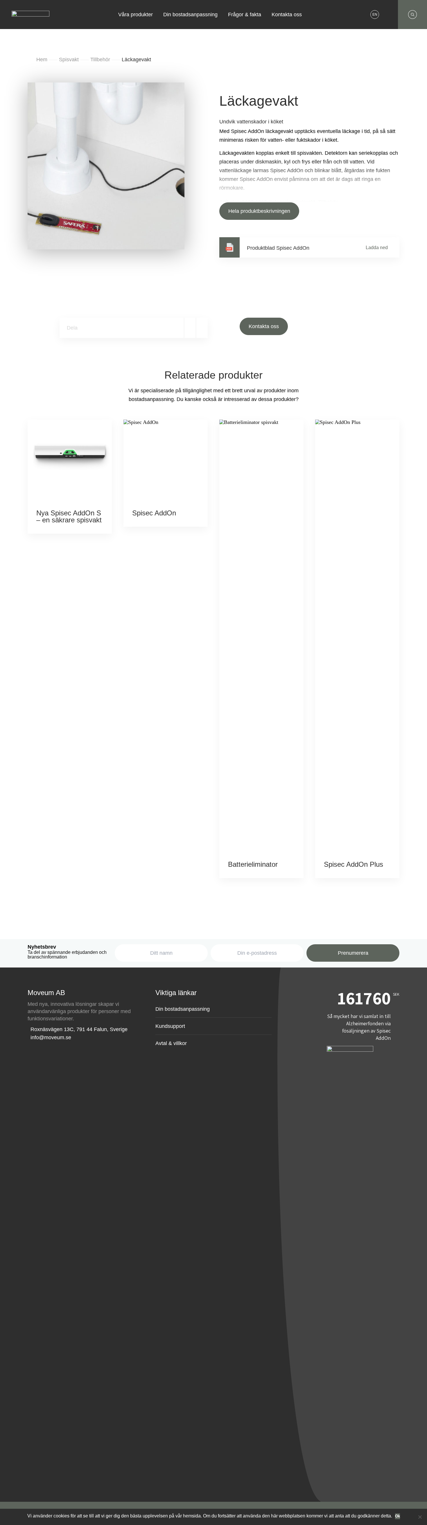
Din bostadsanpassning (190, 14)
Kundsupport (170, 1026)
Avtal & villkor (171, 1043)
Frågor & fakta (244, 14)
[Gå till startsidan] (30, 11)
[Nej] (420, 1517)
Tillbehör (100, 59)
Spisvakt (69, 59)
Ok (397, 1516)
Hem (41, 59)
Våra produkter (135, 14)
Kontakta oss (287, 14)
